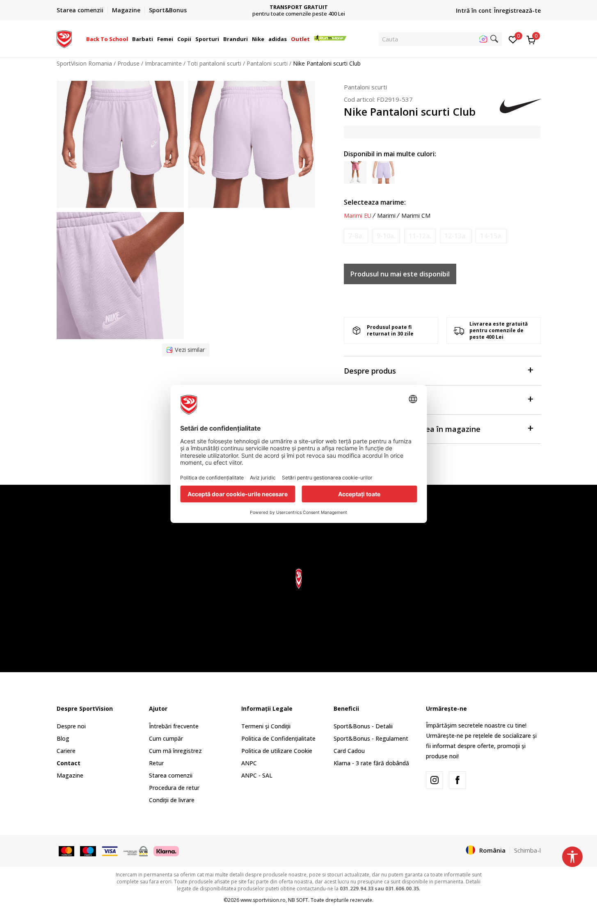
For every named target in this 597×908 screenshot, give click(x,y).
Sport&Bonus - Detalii (363, 726)
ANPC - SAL (256, 775)
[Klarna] (166, 850)
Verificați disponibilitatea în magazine (412, 429)
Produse (128, 63)
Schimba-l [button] (527, 850)
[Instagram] (434, 780)
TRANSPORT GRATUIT (299, 7)
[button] (129, 39)
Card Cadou (349, 751)
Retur (156, 763)
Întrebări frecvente (174, 726)
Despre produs (370, 371)
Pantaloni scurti (267, 63)
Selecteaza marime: (375, 202)
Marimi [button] (386, 215)
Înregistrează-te (517, 10)
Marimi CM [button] (415, 215)
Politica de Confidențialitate (278, 738)
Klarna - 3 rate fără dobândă (371, 763)
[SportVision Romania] (64, 38)
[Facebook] (457, 780)
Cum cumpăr (166, 738)
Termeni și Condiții (265, 726)
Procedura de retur (174, 788)
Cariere (66, 751)
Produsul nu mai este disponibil (400, 273)
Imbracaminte (163, 63)
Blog (63, 738)
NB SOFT (298, 900)
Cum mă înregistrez (175, 751)
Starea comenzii (170, 775)
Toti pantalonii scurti (214, 63)
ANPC (249, 763)
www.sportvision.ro (263, 900)
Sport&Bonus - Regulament (371, 738)
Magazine (70, 775)
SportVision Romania (84, 63)
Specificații (363, 400)
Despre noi (71, 726)
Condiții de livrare (171, 800)
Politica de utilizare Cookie (276, 751)
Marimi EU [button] (357, 215)
